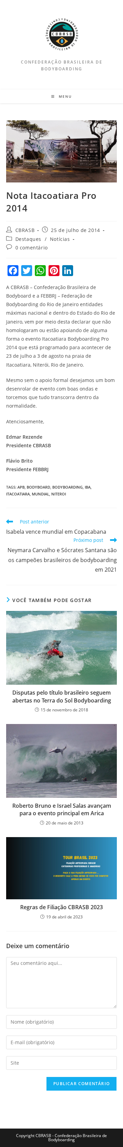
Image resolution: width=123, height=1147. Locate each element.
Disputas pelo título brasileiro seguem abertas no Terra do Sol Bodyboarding (61, 696)
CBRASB (25, 230)
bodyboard (38, 487)
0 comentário (31, 247)
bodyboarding (67, 487)
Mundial (40, 493)
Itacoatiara (18, 493)
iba (88, 487)
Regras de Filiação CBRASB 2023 (61, 907)
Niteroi (58, 493)
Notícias (60, 239)
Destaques (28, 239)
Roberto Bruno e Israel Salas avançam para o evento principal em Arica (61, 809)
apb (21, 487)
